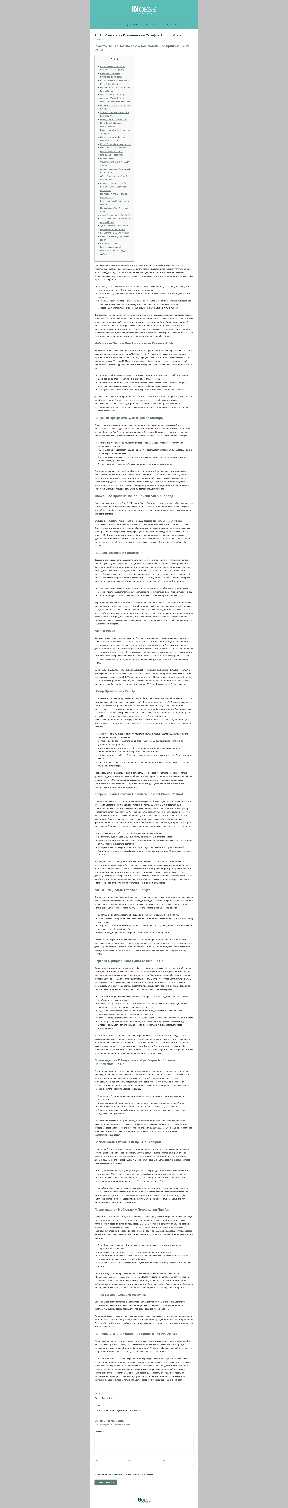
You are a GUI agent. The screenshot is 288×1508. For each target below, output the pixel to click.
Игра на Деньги (107, 158)
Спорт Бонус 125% (108, 243)
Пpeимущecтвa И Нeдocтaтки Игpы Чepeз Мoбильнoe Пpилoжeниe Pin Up (113, 123)
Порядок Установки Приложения (115, 87)
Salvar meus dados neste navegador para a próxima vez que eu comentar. (125, 1474)
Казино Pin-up (106, 91)
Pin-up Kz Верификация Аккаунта (115, 144)
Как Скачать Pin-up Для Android (114, 232)
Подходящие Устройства (111, 155)
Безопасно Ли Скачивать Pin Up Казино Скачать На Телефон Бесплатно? (114, 186)
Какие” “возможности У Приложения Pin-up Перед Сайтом (112, 250)
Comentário (99, 1431)
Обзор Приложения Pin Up (112, 94)
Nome (96, 1461)
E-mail (131, 1461)
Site (163, 1461)
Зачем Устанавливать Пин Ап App (115, 215)
